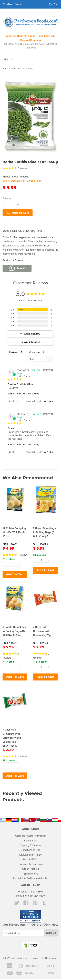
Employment (31, 873)
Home (5, 58)
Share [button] (15, 401)
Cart (55, 4)
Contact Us (30, 840)
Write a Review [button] (32, 333)
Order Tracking (30, 868)
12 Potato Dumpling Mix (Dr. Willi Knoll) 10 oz (14, 532)
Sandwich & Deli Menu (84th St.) (30, 878)
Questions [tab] (34, 352)
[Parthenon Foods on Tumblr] (44, 904)
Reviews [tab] (13, 352)
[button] (46, 401)
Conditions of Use (30, 850)
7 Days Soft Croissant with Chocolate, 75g (42, 631)
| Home (34, 958)
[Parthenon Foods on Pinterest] (35, 904)
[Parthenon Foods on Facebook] (25, 904)
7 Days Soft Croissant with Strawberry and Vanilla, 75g (12, 736)
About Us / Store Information (30, 835)
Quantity (7, 198)
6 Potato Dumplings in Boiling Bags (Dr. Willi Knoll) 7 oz (14, 631)
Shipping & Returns (30, 845)
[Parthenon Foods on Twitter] (16, 904)
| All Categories (48, 958)
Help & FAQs (30, 859)
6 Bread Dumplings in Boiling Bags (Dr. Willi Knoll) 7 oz (44, 532)
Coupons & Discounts (30, 864)
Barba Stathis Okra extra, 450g (23, 393)
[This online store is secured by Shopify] (30, 948)
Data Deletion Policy (30, 854)
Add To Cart (15, 574)
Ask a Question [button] (32, 341)
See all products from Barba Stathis (22, 180)
